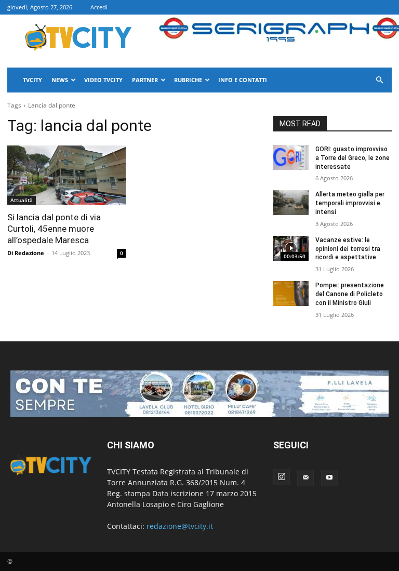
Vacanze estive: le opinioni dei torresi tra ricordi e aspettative (347, 248)
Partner (145, 80)
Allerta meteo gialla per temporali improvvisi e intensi (349, 203)
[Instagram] (281, 477)
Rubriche (188, 80)
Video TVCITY (103, 80)
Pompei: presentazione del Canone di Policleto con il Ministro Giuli (349, 294)
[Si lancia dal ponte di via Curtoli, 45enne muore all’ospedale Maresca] (66, 175)
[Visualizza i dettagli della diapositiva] (199, 393)
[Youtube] (329, 478)
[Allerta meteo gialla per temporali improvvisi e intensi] (291, 202)
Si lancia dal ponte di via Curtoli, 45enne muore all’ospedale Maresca (54, 228)
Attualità (21, 200)
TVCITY (32, 80)
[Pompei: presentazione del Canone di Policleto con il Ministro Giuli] (291, 293)
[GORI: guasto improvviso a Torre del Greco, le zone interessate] (291, 157)
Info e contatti (242, 80)
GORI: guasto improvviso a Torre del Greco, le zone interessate (352, 157)
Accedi (99, 7)
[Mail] (305, 478)
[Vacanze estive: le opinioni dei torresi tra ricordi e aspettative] (291, 248)
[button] (379, 80)
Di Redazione (25, 253)
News (59, 80)
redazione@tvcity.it (180, 526)
